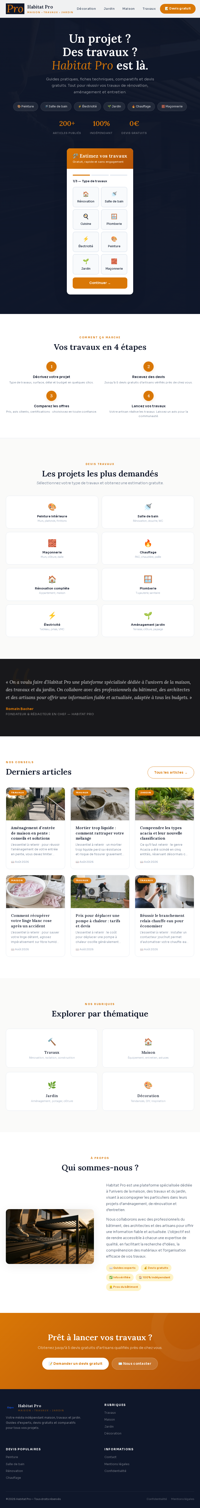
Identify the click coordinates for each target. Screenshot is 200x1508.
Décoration (86, 9)
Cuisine (85, 219)
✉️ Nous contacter (134, 1364)
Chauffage (13, 1478)
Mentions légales (117, 1464)
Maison (128, 9)
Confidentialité (115, 1471)
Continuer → (100, 283)
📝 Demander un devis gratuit (75, 1364)
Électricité (86, 242)
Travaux (149, 9)
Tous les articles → (171, 772)
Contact (110, 1457)
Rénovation (85, 197)
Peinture (114, 242)
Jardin (109, 9)
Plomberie (114, 219)
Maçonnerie (114, 264)
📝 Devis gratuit (178, 8)
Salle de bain (114, 197)
